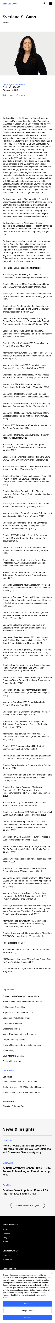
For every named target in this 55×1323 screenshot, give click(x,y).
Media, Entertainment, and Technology (20, 1034)
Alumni (6, 1242)
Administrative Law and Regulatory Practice (22, 1002)
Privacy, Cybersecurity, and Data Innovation (22, 1045)
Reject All (27, 1317)
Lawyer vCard (5, 95)
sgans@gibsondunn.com (14, 84)
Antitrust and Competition (14, 1007)
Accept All (27, 1304)
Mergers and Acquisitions (14, 1040)
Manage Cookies (27, 1311)
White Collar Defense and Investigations (21, 996)
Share (22, 96)
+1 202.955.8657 (12, 87)
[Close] (52, 1273)
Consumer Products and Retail (16, 1018)
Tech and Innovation (12, 1061)
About (5, 1229)
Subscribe (7, 1260)
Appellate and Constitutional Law (18, 1013)
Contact (6, 1255)
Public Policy (8, 1050)
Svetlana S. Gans (19, 17)
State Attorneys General (13, 1056)
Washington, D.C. (10, 90)
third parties (46, 1278)
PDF (12, 95)
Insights (6, 1237)
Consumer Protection (12, 1023)
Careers (6, 1233)
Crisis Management (11, 1029)
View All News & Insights (27, 1205)
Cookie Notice (29, 1290)
